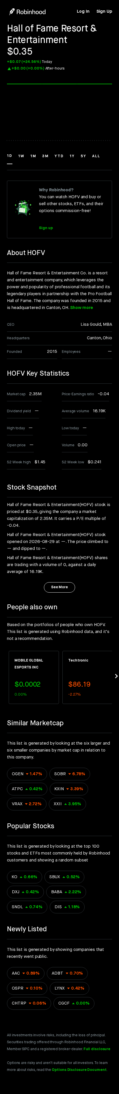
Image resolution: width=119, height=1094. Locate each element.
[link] (83, 11)
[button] (9, 158)
